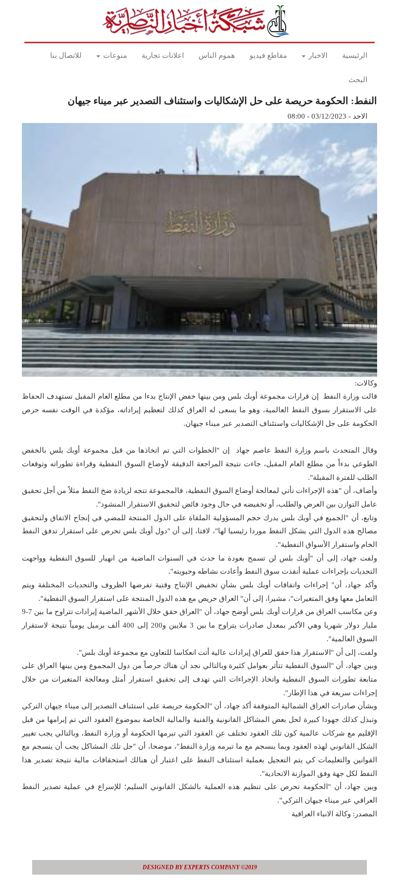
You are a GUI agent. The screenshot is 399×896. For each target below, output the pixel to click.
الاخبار (317, 55)
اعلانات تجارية (163, 55)
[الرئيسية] (198, 21)
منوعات (114, 55)
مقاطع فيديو (268, 55)
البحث (357, 80)
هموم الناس (217, 55)
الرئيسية (354, 55)
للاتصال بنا (66, 55)
